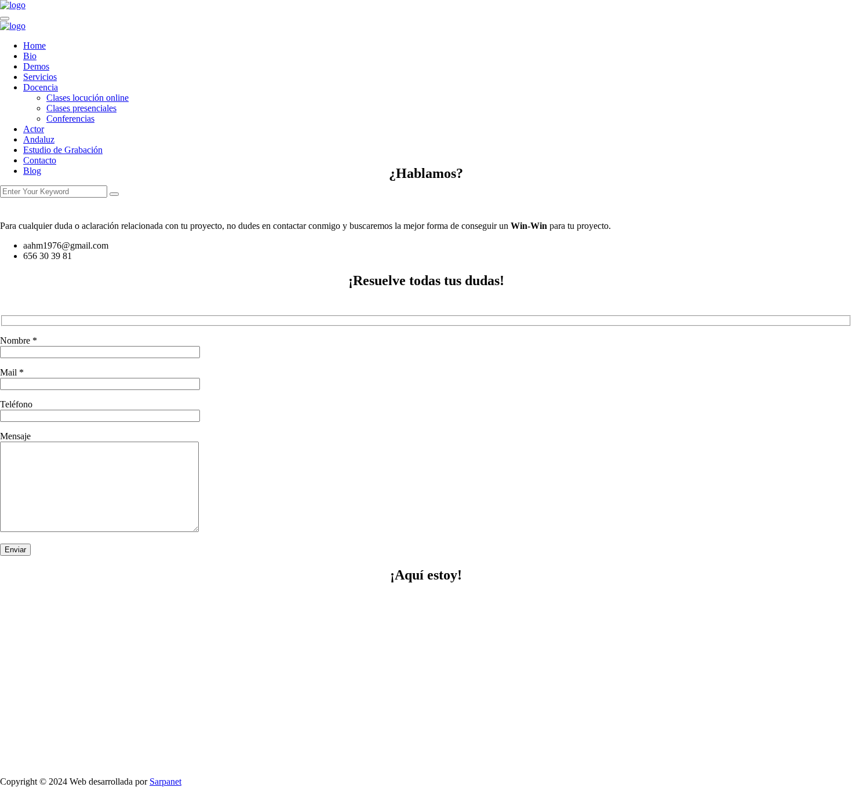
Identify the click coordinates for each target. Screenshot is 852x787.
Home (34, 45)
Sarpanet (165, 781)
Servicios (40, 77)
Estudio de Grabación (63, 150)
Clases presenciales (81, 108)
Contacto (39, 160)
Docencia (40, 87)
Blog (32, 171)
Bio (30, 56)
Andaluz (38, 139)
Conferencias (70, 118)
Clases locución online (87, 98)
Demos (36, 66)
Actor (33, 129)
